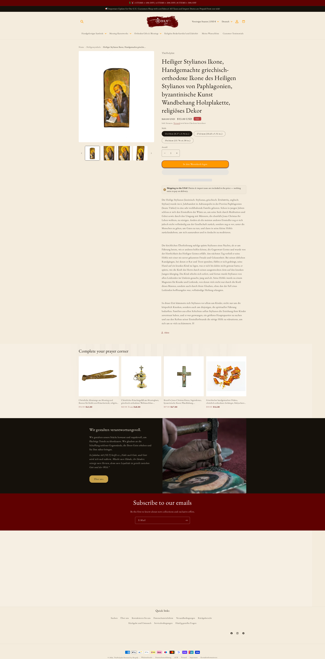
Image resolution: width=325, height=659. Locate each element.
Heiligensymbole (93, 47)
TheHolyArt (118, 657)
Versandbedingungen (185, 618)
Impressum (194, 657)
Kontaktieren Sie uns (141, 618)
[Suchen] (82, 21)
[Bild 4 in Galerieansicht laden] (140, 153)
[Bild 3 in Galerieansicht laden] (124, 153)
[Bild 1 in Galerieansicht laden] (92, 153)
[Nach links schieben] (81, 153)
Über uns (98, 479)
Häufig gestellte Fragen (186, 623)
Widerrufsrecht (146, 657)
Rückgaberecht (205, 618)
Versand (177, 123)
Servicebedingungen (163, 623)
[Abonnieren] (186, 520)
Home (81, 47)
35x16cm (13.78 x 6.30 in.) (177, 140)
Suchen (114, 618)
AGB (176, 657)
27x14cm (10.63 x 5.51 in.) (209, 133)
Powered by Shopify (131, 657)
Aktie (166, 332)
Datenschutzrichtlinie (163, 618)
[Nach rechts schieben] (151, 153)
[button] (195, 172)
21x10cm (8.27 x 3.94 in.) (177, 133)
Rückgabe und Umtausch (139, 623)
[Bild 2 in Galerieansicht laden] (108, 153)
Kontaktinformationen (209, 657)
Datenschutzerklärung (163, 657)
